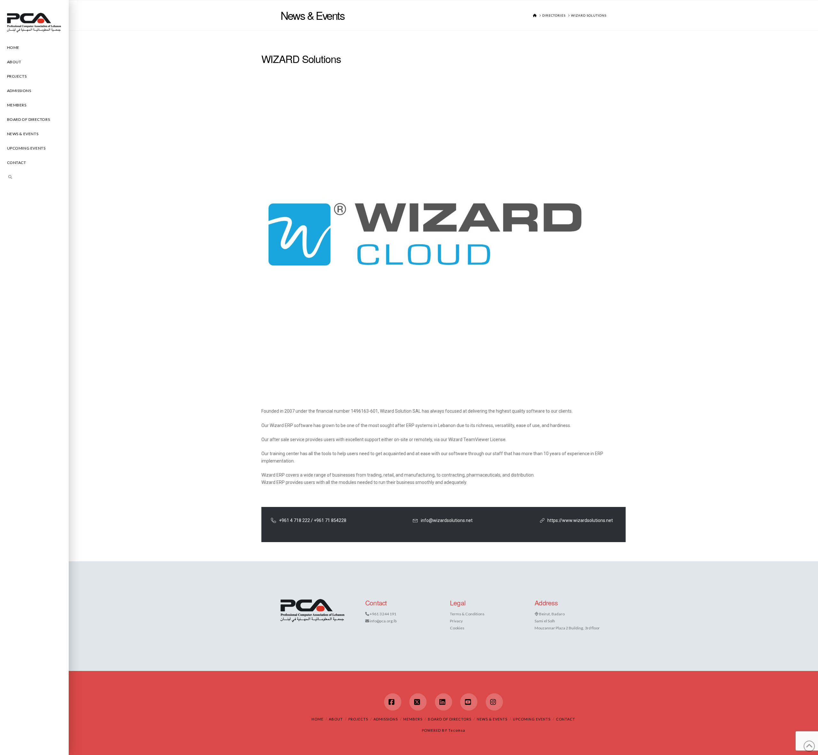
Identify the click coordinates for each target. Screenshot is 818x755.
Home (317, 719)
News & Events (492, 719)
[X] (418, 702)
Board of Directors (449, 719)
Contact (565, 719)
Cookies (457, 628)
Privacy (456, 621)
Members (412, 719)
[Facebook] (392, 702)
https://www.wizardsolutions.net (580, 520)
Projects (358, 719)
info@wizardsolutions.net (447, 520)
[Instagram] (494, 702)
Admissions (386, 719)
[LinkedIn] (443, 702)
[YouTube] (468, 702)
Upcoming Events (532, 719)
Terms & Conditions (467, 613)
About (336, 719)
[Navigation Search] (34, 178)
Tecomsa (456, 730)
